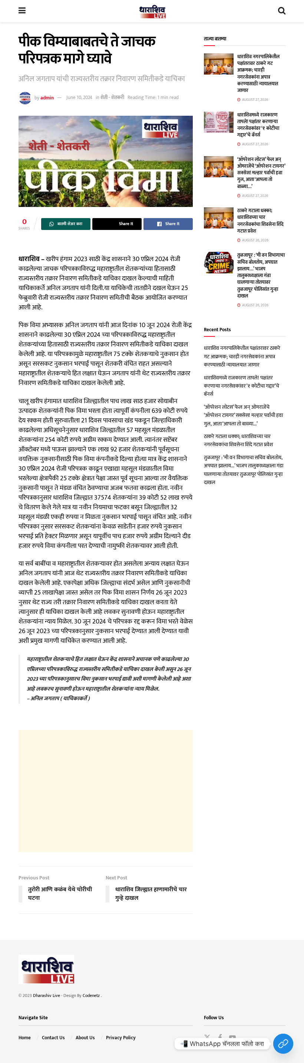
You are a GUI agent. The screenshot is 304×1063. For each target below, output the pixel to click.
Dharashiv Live (46, 995)
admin (47, 97)
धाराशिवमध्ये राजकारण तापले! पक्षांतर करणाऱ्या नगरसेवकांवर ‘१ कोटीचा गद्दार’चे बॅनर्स (258, 125)
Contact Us (53, 1038)
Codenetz (92, 995)
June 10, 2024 (79, 97)
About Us (85, 1038)
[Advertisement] (106, 791)
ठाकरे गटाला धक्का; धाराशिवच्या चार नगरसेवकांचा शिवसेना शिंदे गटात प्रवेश (260, 221)
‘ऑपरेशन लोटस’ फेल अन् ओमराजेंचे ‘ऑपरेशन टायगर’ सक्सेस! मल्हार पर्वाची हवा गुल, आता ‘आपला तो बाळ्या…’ (261, 173)
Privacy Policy (121, 1038)
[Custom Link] (283, 1044)
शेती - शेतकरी (112, 97)
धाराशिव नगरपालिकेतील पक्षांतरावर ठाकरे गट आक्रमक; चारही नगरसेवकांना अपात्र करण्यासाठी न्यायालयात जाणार (258, 74)
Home (25, 1038)
